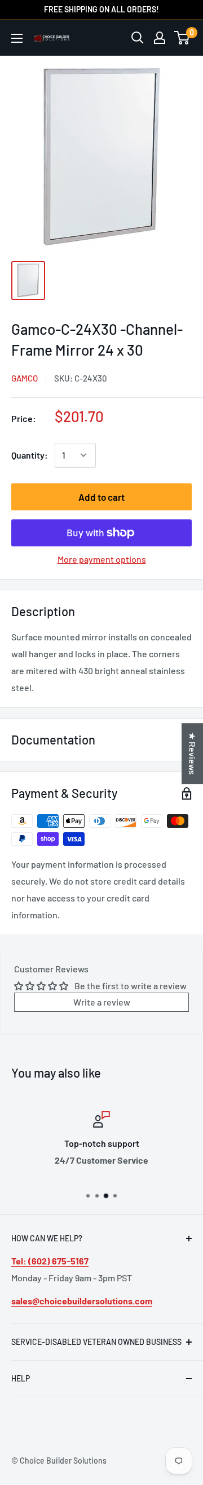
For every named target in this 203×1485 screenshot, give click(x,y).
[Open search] (137, 38)
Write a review (101, 1002)
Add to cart (101, 497)
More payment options (102, 559)
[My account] (159, 38)
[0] (182, 37)
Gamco (24, 378)
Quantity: (29, 455)
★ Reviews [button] (192, 753)
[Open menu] (17, 38)
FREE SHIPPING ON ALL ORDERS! (101, 9)
